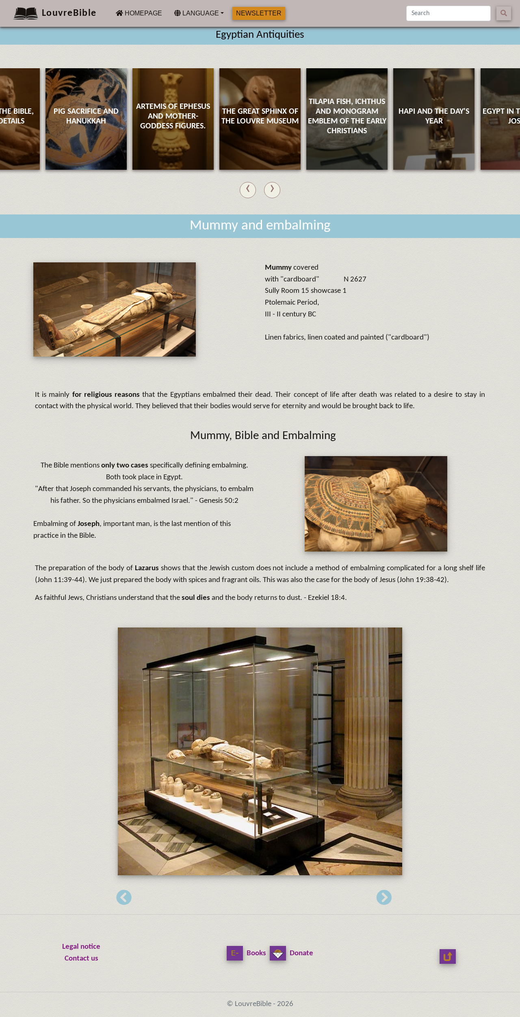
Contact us (81, 959)
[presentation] (248, 188)
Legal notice (81, 947)
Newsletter (259, 13)
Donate (300, 953)
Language (200, 13)
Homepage (142, 13)
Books (255, 953)
